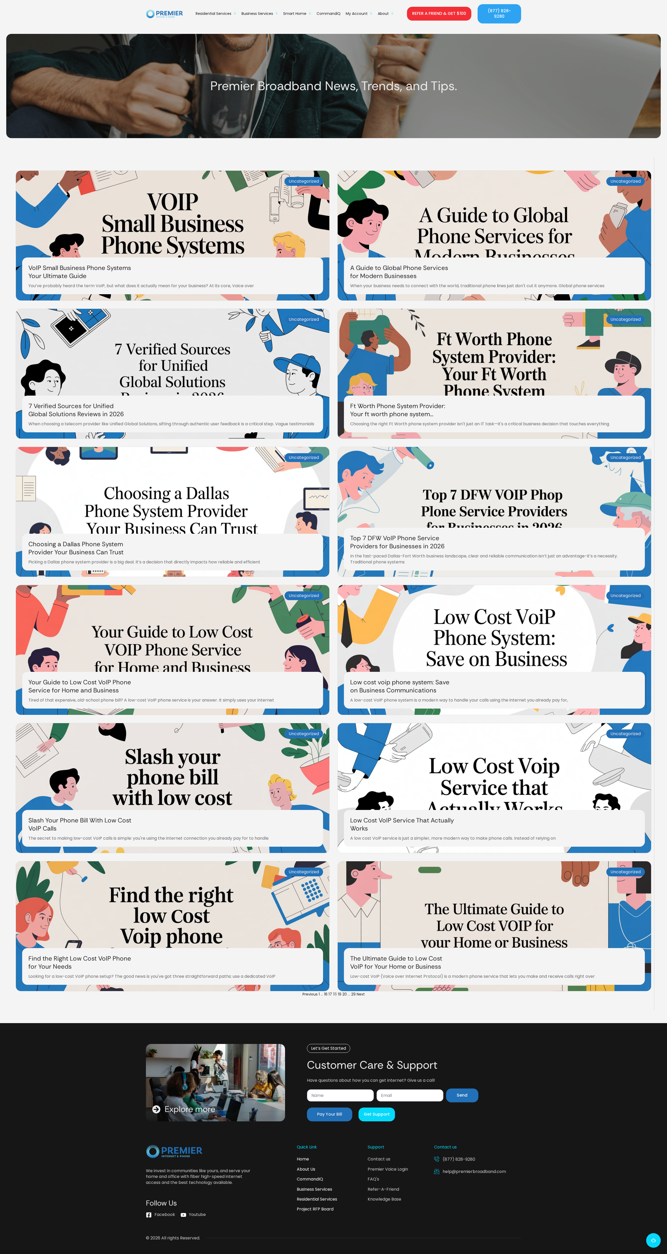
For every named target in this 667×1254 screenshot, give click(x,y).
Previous (310, 994)
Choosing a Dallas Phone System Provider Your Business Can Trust (75, 548)
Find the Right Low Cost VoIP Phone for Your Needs (79, 962)
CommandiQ (329, 13)
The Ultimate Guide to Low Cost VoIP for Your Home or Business (396, 962)
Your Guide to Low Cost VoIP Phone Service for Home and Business (79, 686)
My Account (357, 13)
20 (344, 994)
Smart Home (294, 13)
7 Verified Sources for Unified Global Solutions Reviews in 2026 (76, 410)
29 (353, 994)
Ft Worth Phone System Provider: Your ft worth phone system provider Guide (397, 414)
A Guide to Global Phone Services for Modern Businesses (399, 272)
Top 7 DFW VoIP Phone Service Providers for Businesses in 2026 (397, 542)
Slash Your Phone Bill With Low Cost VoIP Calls (79, 824)
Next (361, 994)
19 (339, 994)
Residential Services (213, 13)
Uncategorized (304, 181)
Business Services (257, 13)
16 (326, 994)
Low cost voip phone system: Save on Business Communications (399, 686)
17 (330, 994)
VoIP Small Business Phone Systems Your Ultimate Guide (79, 272)
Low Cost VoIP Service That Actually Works (402, 824)
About (383, 13)
